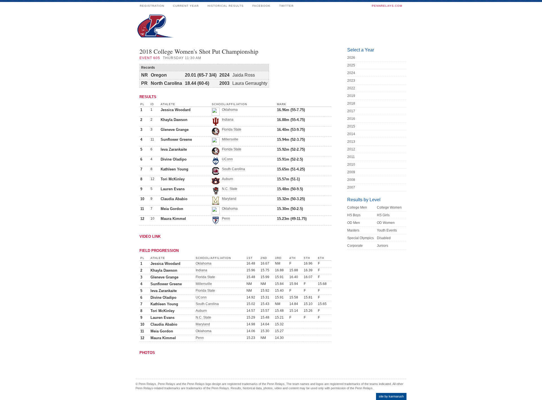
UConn (227, 159)
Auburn (227, 179)
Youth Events (387, 230)
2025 (351, 65)
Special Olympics (360, 238)
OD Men (353, 223)
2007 (351, 187)
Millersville (230, 139)
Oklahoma (230, 110)
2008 (351, 180)
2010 (351, 165)
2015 (351, 126)
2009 (351, 172)
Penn (226, 218)
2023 (351, 81)
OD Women (386, 223)
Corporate (355, 246)
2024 (351, 73)
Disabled (384, 238)
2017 (351, 111)
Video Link (150, 236)
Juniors (382, 246)
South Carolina (233, 169)
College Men (357, 207)
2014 (351, 134)
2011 (351, 157)
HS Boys (353, 215)
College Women (389, 207)
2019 (351, 96)
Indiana (227, 120)
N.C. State (229, 189)
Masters (353, 230)
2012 (351, 149)
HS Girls (383, 215)
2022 (351, 88)
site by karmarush (391, 396)
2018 (351, 103)
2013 (351, 142)
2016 (351, 119)
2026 (351, 58)
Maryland (229, 199)
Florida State (231, 129)
